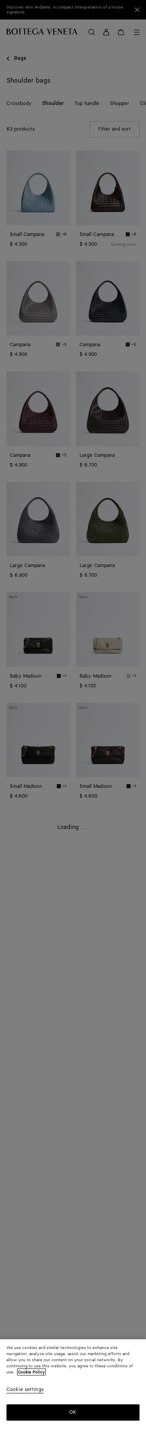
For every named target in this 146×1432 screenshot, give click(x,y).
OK (72, 1412)
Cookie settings (25, 1390)
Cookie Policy (31, 1372)
